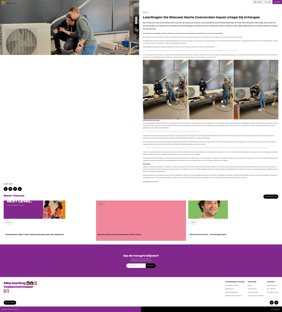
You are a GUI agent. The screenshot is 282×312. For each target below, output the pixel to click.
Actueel (250, 285)
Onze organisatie (252, 289)
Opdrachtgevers (229, 289)
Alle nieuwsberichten (271, 196)
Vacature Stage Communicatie (256, 295)
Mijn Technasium (10, 302)
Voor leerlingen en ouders (231, 285)
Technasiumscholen (253, 292)
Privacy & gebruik (275, 309)
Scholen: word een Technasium (233, 295)
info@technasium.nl (272, 285)
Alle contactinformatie (272, 292)
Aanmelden (150, 265)
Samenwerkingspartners (231, 292)
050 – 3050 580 (271, 289)
